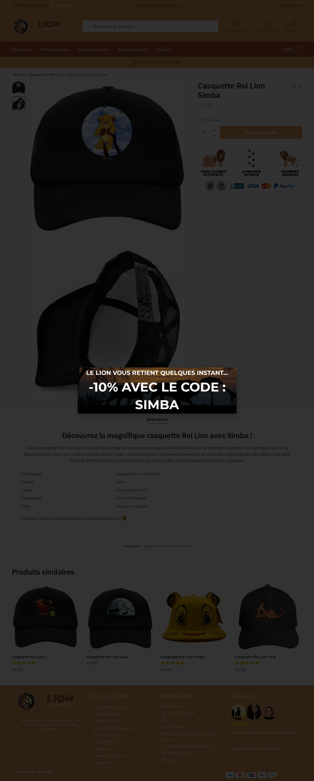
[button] (230, 374)
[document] (157, 390)
